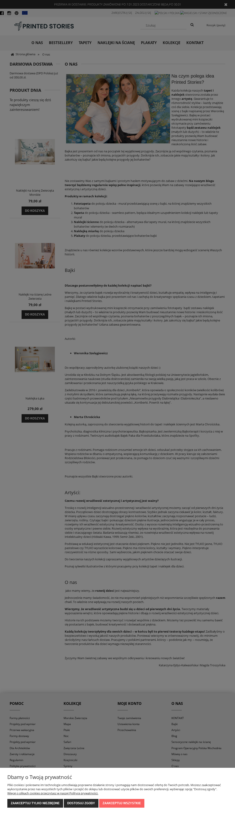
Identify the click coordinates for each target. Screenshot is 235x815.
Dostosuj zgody (81, 803)
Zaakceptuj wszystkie (122, 803)
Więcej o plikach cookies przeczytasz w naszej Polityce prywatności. (52, 793)
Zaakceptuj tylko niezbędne (35, 803)
